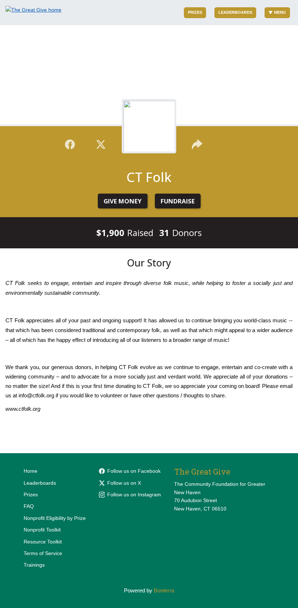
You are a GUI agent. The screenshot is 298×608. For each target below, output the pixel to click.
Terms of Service (43, 553)
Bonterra (164, 590)
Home (30, 471)
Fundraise (178, 201)
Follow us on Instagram (134, 494)
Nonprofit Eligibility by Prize (55, 518)
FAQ (29, 506)
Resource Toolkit (43, 542)
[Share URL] (197, 143)
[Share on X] (100, 143)
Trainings (34, 565)
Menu (280, 12)
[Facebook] (70, 143)
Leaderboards (235, 12)
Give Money (123, 201)
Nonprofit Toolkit (42, 530)
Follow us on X (124, 483)
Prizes (195, 12)
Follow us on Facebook (134, 471)
